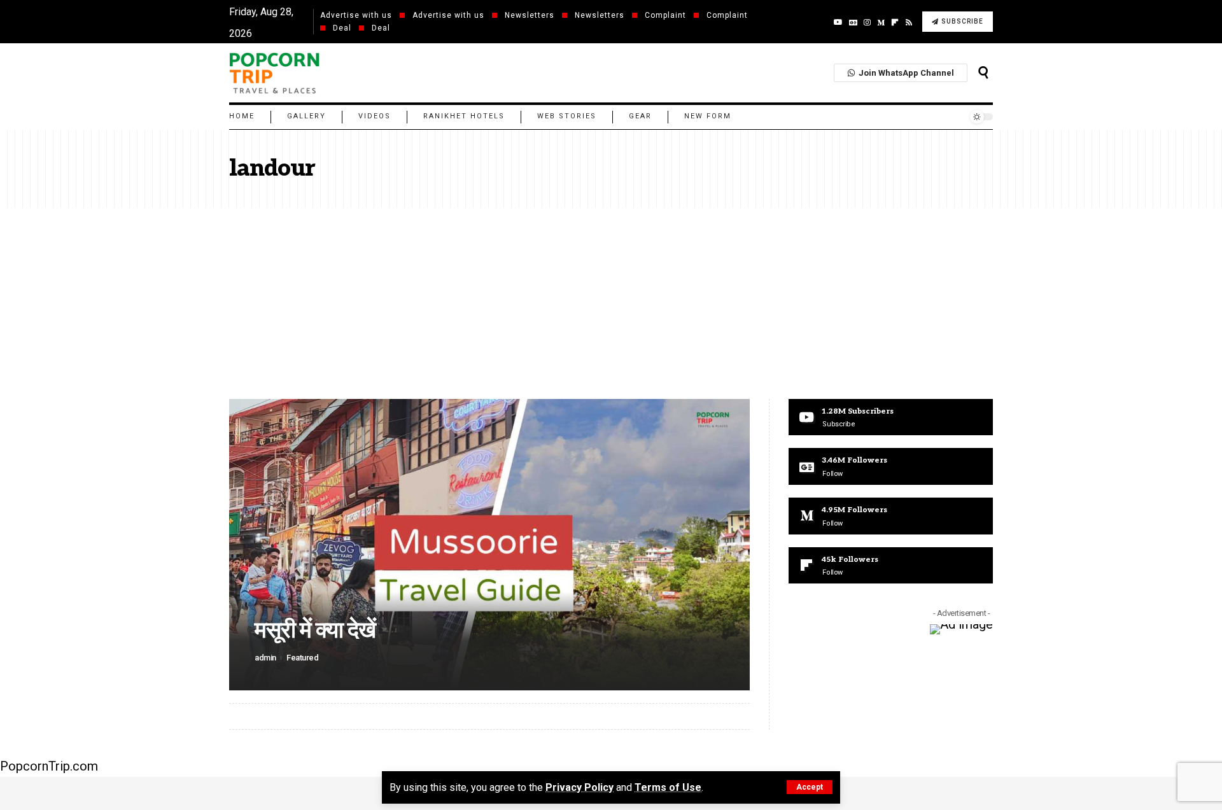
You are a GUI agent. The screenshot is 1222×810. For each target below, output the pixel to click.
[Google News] (853, 22)
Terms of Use (668, 787)
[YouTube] (838, 22)
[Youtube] (891, 417)
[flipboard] (895, 22)
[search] (983, 72)
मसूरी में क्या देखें (315, 631)
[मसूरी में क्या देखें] (489, 544)
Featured (302, 657)
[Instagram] (867, 22)
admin (265, 657)
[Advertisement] (611, 303)
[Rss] (909, 22)
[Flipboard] (891, 565)
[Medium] (881, 22)
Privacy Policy (579, 787)
